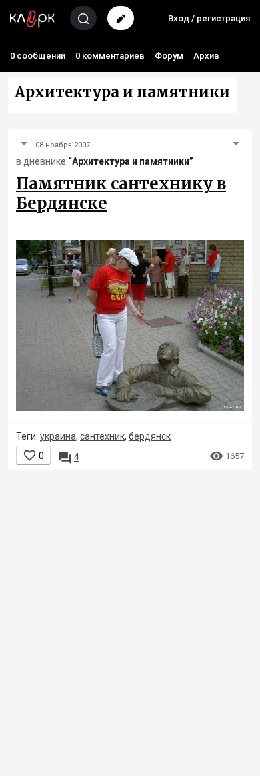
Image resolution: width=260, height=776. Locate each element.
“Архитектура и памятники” (130, 161)
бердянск (150, 436)
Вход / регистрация (209, 18)
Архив (206, 56)
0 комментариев (110, 56)
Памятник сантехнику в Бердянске (121, 193)
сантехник (102, 436)
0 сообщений (37, 56)
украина (58, 436)
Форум (169, 56)
